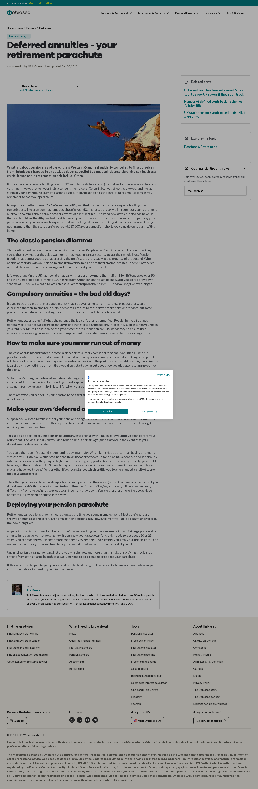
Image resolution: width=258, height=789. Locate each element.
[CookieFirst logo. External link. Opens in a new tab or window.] (89, 377)
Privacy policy (163, 374)
